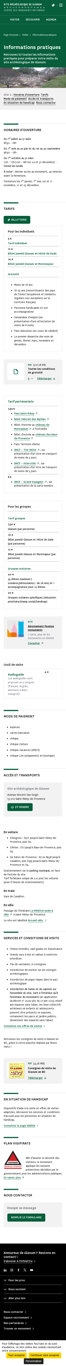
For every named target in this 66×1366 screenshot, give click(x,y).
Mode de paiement (15, 99)
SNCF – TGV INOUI (25, 450)
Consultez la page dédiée (19, 1125)
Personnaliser (34, 1361)
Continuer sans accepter (44, 1355)
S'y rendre (22, 807)
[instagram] (11, 1270)
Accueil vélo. (35, 920)
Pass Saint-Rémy (24, 413)
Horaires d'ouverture (26, 95)
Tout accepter (16, 1355)
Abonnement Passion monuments (41, 628)
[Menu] (61, 5)
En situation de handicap (19, 103)
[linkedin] (5, 1270)
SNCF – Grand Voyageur (28, 482)
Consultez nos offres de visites (23, 1026)
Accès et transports (40, 99)
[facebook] (18, 1270)
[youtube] (31, 1270)
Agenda (51, 19)
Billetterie (19, 220)
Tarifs (44, 95)
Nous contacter (46, 103)
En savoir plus (12, 1177)
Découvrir (33, 19)
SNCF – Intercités (25, 463)
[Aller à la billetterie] (53, 5)
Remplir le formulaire (26, 1217)
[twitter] (24, 1270)
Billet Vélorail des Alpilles (30, 419)
